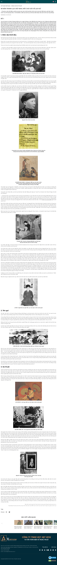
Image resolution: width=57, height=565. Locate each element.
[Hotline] (53, 550)
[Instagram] (44, 550)
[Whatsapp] (48, 550)
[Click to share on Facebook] (6, 512)
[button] (2, 523)
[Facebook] (40, 550)
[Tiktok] (47, 550)
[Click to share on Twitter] (9, 512)
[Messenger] (50, 550)
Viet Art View (10, 558)
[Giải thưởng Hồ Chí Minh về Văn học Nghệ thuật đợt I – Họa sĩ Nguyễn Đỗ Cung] (48, 522)
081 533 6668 (6, 549)
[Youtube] (42, 550)
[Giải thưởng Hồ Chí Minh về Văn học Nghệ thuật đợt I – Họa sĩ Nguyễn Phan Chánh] (38, 522)
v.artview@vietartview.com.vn (9, 551)
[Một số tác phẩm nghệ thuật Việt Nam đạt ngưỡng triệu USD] (18, 522)
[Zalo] (55, 550)
